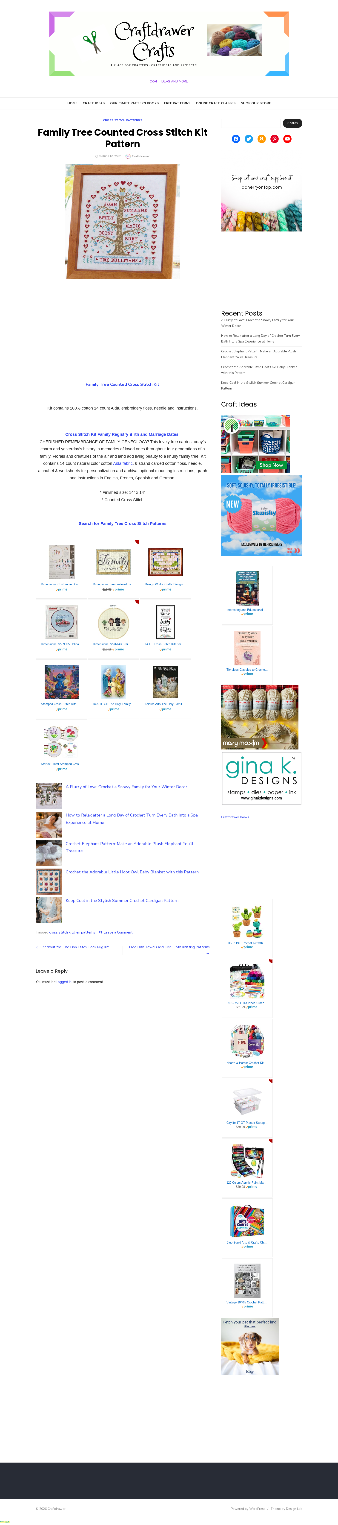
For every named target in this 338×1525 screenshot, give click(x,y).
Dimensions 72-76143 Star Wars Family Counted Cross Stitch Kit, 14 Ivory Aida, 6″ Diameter (113, 644)
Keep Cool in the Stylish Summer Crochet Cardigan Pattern (122, 900)
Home (72, 103)
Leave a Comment (118, 932)
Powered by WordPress (248, 1509)
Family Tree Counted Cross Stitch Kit (122, 384)
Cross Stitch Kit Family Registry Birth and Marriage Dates (121, 434)
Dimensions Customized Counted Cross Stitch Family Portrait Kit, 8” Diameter (61, 584)
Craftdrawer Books (235, 817)
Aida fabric (123, 463)
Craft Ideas (94, 103)
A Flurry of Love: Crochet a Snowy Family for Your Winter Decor (126, 787)
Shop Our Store (256, 103)
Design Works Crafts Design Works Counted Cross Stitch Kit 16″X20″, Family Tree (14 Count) (165, 584)
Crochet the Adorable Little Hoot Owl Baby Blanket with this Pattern (132, 872)
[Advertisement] (123, 320)
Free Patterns (177, 103)
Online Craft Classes (215, 103)
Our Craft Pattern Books (134, 103)
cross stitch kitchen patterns (72, 932)
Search (292, 123)
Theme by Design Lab (286, 1509)
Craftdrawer (141, 156)
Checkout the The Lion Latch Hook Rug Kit (74, 947)
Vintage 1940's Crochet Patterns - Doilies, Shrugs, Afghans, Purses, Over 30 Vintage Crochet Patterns (247, 1302)
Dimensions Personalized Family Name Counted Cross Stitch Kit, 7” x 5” (113, 584)
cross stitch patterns (122, 120)
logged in (64, 981)
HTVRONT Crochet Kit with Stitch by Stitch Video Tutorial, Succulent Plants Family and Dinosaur (247, 943)
